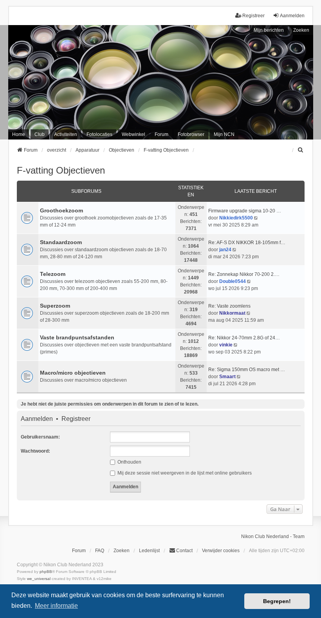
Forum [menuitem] (161, 134)
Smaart (227, 376)
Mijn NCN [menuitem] (224, 134)
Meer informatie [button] (56, 605)
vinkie (226, 345)
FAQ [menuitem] (99, 550)
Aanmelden (37, 419)
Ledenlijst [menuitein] (149, 550)
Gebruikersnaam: (40, 437)
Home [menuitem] (18, 134)
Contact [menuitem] (184, 550)
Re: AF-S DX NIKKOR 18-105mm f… (246, 242)
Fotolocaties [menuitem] (99, 134)
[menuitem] (301, 150)
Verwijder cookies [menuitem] (221, 550)
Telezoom (52, 274)
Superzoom (55, 306)
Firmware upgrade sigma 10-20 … (244, 211)
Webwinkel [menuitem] (133, 134)
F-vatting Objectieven (61, 170)
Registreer (75, 419)
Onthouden (128, 462)
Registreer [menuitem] (253, 15)
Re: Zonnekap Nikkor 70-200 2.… (244, 274)
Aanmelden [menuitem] (292, 15)
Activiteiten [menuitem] (65, 134)
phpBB (46, 571)
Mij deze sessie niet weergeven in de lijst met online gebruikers (184, 473)
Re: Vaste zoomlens (229, 306)
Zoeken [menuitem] (122, 550)
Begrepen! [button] (277, 601)
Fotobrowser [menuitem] (191, 134)
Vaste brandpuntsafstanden (77, 337)
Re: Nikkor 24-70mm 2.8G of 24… (244, 338)
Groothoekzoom (61, 210)
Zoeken (301, 30)
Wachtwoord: (35, 451)
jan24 (225, 249)
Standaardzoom (61, 242)
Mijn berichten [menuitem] (269, 30)
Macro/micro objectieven (73, 373)
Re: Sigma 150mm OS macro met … (246, 369)
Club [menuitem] (39, 134)
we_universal (38, 578)
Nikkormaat (232, 313)
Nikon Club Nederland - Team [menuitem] (273, 536)
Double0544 (232, 281)
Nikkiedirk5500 (236, 218)
